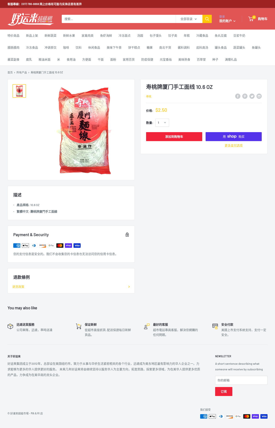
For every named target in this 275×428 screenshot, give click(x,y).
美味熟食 (184, 59)
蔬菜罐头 (239, 47)
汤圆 (140, 35)
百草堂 (201, 59)
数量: (149, 122)
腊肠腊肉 (13, 47)
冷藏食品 (202, 35)
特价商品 (13, 35)
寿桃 (148, 96)
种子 (215, 59)
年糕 (187, 35)
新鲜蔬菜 (50, 35)
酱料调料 (184, 47)
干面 (101, 59)
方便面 (86, 59)
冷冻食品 (32, 47)
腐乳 (29, 59)
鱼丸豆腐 (221, 35)
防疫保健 (147, 59)
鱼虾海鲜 (106, 35)
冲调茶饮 (50, 47)
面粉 (113, 59)
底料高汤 (202, 47)
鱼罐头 (256, 47)
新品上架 (32, 35)
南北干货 (165, 47)
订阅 (224, 391)
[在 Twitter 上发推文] (252, 96)
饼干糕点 (134, 47)
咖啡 (66, 47)
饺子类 (172, 35)
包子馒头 (156, 35)
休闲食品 (94, 47)
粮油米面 (45, 59)
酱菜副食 (13, 59)
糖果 (150, 47)
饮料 (79, 47)
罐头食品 (221, 47)
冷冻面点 (125, 35)
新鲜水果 (69, 35)
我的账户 (226, 21)
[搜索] (207, 19)
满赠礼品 (231, 59)
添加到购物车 (174, 136)
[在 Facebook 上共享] (237, 96)
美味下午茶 (114, 47)
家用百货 (129, 59)
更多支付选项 (234, 145)
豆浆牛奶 (239, 35)
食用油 (71, 59)
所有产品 (21, 72)
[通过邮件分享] (259, 96)
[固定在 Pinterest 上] (245, 96)
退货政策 (18, 286)
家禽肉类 (88, 35)
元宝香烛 (166, 59)
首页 (10, 72)
